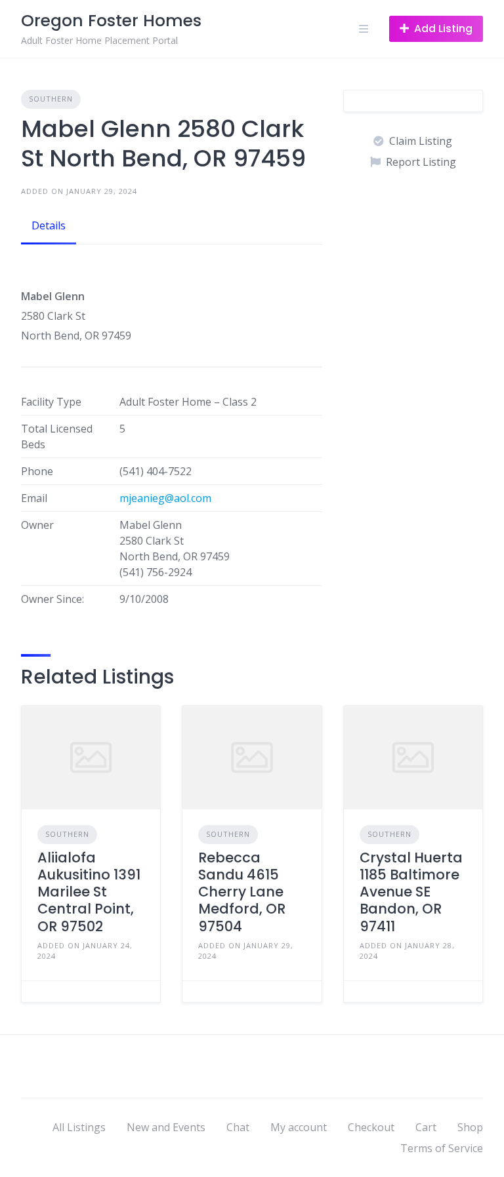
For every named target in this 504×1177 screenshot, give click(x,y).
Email (34, 498)
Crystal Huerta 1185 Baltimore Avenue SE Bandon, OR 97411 (411, 892)
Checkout (371, 1127)
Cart (425, 1127)
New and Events (166, 1127)
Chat (237, 1127)
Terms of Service (441, 1148)
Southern (51, 99)
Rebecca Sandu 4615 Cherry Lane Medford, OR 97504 (241, 892)
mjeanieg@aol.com (165, 498)
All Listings (79, 1127)
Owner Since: (52, 599)
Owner (37, 525)
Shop (470, 1127)
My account (298, 1127)
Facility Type (51, 402)
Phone (37, 471)
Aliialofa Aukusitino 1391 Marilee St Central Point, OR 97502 (88, 892)
